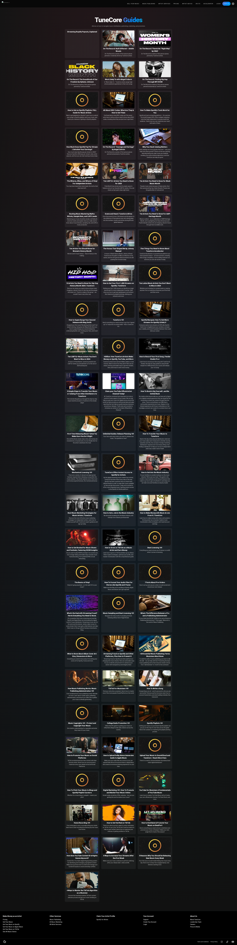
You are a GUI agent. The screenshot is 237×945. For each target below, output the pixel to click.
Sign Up (226, 3)
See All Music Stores (9, 931)
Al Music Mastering (56, 922)
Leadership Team (195, 922)
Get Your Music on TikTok (11, 929)
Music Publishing (148, 3)
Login (218, 3)
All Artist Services (55, 924)
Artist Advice (187, 3)
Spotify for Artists (102, 919)
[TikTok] (227, 941)
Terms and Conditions (203, 941)
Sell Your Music (133, 3)
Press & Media (195, 927)
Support (145, 919)
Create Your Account (149, 922)
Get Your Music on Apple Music (13, 927)
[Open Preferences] (4, 941)
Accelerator (208, 3)
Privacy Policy (214, 941)
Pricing (176, 3)
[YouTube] (232, 941)
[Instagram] (221, 941)
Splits (198, 3)
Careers (192, 924)
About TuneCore (195, 919)
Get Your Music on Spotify (11, 924)
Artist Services (164, 3)
